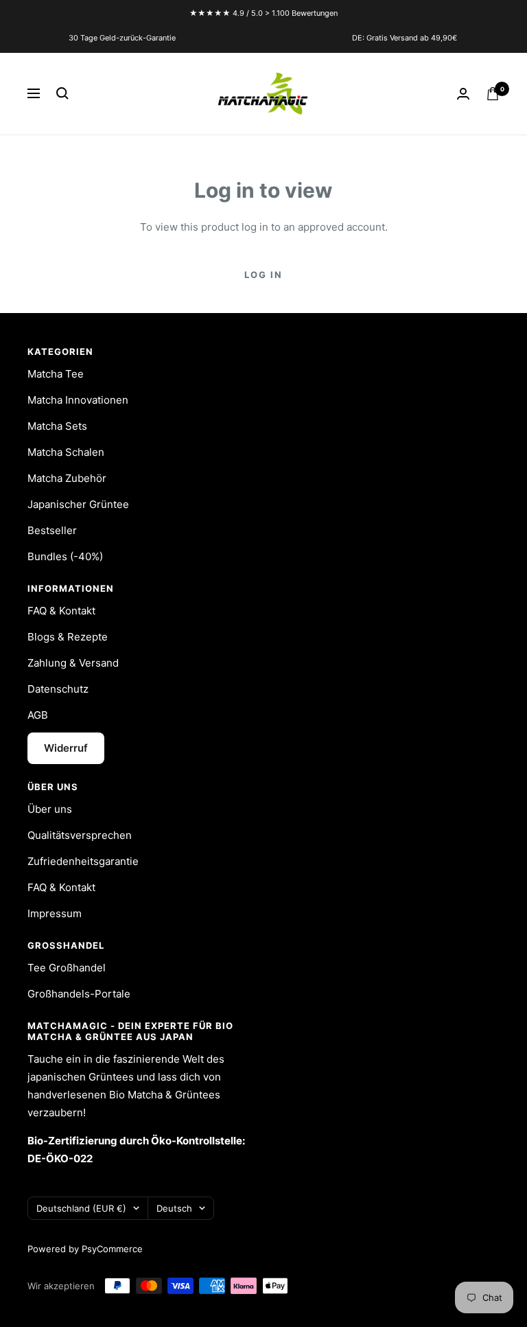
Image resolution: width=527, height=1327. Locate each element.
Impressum (54, 913)
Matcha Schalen (65, 452)
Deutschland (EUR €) (81, 1208)
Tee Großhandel (66, 967)
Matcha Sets (57, 425)
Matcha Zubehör (66, 478)
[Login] (463, 94)
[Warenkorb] (493, 93)
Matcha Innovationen (77, 399)
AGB (37, 715)
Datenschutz (58, 688)
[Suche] (62, 93)
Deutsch (174, 1208)
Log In (263, 274)
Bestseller (52, 530)
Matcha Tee (55, 373)
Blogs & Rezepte (67, 636)
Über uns (49, 809)
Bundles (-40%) (65, 556)
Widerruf (66, 747)
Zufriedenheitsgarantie (83, 861)
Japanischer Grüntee (78, 504)
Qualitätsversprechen (79, 835)
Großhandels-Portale (78, 993)
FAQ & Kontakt (61, 610)
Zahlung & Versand (73, 662)
